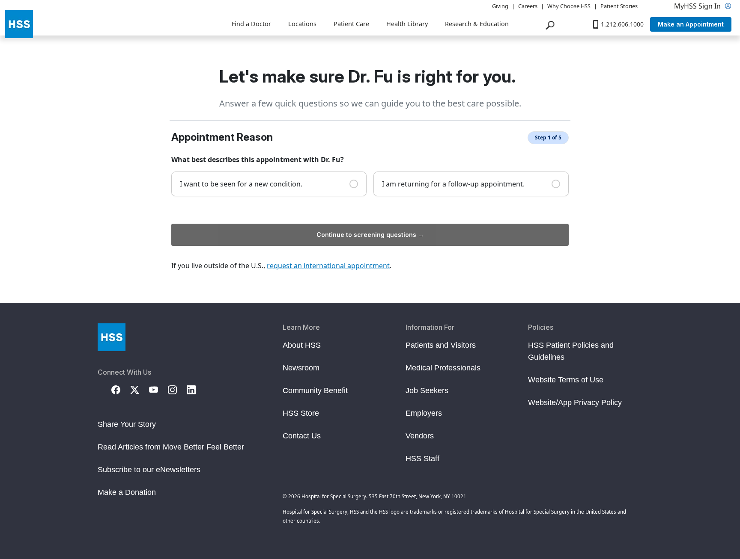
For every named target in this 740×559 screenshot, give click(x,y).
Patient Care (351, 24)
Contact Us (302, 436)
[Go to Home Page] (111, 337)
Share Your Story (127, 424)
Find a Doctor (251, 24)
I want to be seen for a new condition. (241, 184)
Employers (424, 413)
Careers (527, 6)
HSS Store (301, 413)
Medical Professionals (443, 368)
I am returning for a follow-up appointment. (453, 184)
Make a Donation (127, 492)
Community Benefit (315, 390)
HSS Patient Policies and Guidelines (571, 351)
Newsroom (301, 368)
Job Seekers (427, 390)
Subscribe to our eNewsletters (149, 469)
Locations (302, 24)
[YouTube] (158, 389)
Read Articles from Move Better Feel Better (171, 447)
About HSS (302, 345)
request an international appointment (328, 265)
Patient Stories (619, 6)
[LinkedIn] (196, 389)
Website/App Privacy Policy (575, 402)
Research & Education (477, 24)
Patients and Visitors (441, 345)
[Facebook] (120, 389)
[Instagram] (177, 389)
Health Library (407, 24)
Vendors (420, 436)
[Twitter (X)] (139, 389)
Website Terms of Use (565, 380)
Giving (500, 6)
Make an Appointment (691, 24)
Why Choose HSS (569, 6)
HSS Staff (422, 458)
